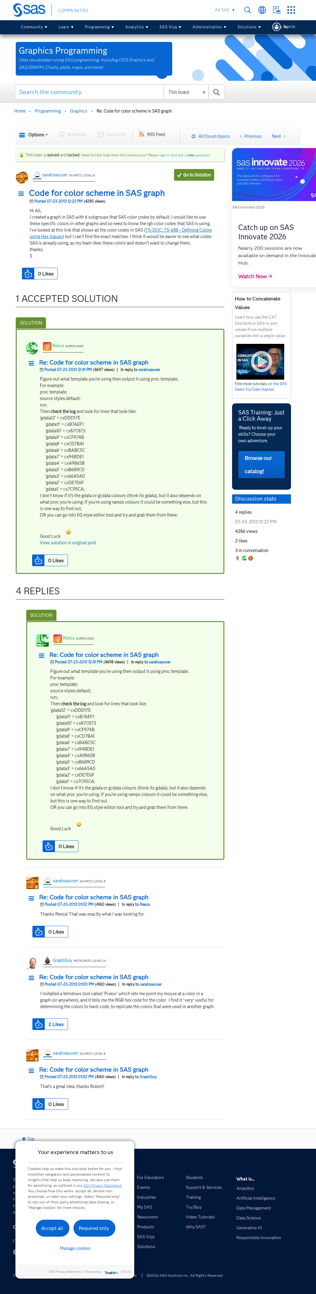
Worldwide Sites (262, 10)
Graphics (78, 111)
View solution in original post (68, 543)
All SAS (222, 10)
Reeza (58, 345)
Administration (207, 27)
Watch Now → (255, 276)
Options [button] (36, 135)
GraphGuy (62, 960)
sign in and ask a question (184, 155)
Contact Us (277, 10)
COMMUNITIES (73, 10)
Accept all (52, 1228)
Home (20, 111)
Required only (94, 1228)
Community (32, 27)
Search (248, 10)
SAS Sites (291, 10)
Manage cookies (75, 1248)
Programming (97, 27)
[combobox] (119, 91)
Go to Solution (197, 175)
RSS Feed (156, 134)
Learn (64, 27)
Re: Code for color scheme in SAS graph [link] (134, 111)
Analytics (134, 27)
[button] (22, 194)
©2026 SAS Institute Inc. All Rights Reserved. (185, 1275)
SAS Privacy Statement (102, 1185)
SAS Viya (168, 27)
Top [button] (31, 1139)
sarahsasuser (55, 175)
